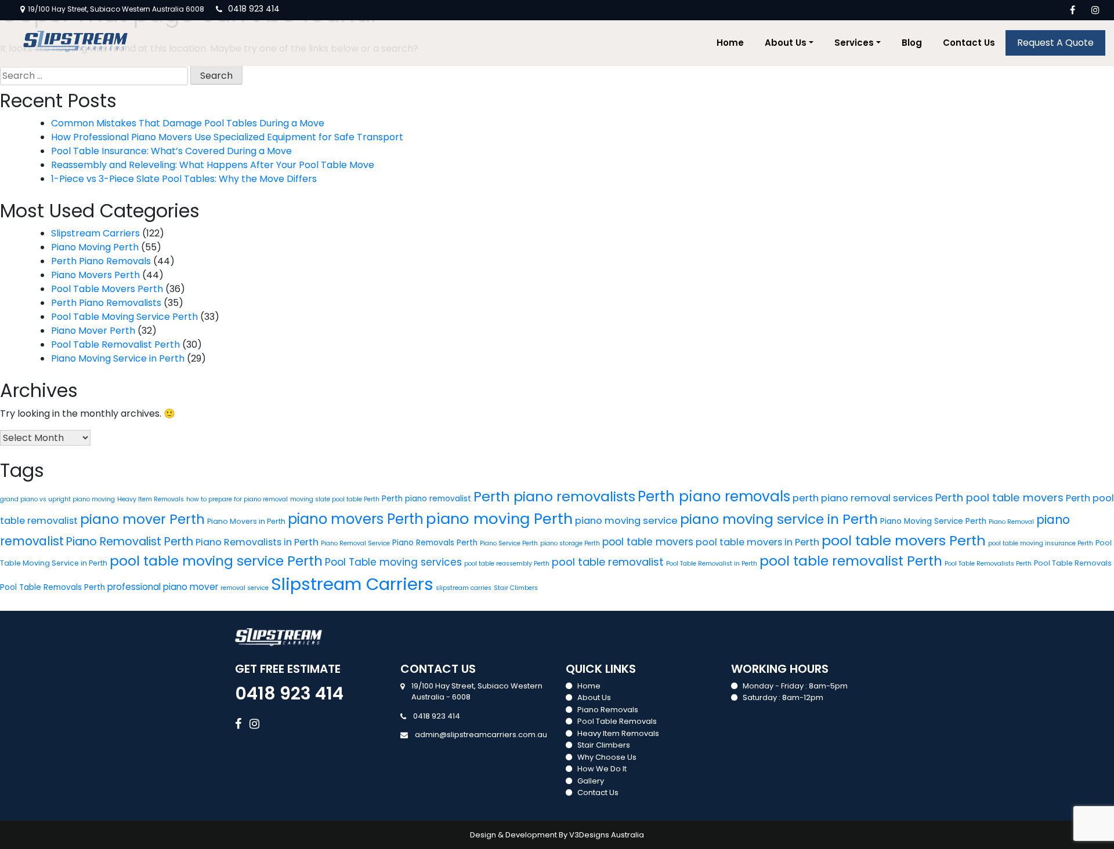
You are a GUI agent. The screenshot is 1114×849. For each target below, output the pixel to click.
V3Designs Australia (606, 834)
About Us (785, 43)
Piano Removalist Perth (129, 541)
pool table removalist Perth (850, 561)
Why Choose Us (606, 757)
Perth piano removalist (426, 498)
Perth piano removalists (554, 496)
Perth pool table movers (999, 497)
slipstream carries (463, 588)
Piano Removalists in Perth (257, 542)
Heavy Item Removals (150, 499)
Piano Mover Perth (93, 330)
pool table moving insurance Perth (1040, 543)
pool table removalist (608, 562)
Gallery (590, 780)
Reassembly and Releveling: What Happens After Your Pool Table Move (212, 165)
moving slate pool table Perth (334, 499)
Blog (912, 43)
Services (854, 43)
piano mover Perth (142, 519)
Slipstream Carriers (95, 233)
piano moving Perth (499, 518)
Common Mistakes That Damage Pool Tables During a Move (187, 123)
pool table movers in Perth (757, 542)
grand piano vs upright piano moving (57, 499)
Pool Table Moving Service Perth (124, 316)
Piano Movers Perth (95, 275)
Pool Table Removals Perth (52, 587)
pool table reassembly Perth (506, 563)
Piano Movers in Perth (246, 521)
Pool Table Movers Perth (107, 289)
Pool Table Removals (1073, 563)
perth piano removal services (863, 498)
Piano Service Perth (509, 543)
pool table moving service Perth (216, 560)
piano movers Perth (356, 519)
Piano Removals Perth (435, 542)
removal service (244, 588)
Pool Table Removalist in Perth (711, 563)
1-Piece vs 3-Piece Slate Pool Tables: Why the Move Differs (184, 178)
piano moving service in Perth (779, 519)
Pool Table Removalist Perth (115, 344)
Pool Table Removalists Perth (988, 563)
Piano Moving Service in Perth (118, 358)
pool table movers (647, 542)
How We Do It (602, 768)
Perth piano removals (714, 496)
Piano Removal (1011, 522)
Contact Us (969, 43)
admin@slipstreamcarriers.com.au (481, 734)
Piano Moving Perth (95, 247)
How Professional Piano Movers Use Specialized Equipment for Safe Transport (227, 137)
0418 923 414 (254, 8)
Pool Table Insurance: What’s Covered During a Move (171, 151)
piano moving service (626, 520)
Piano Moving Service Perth (933, 521)
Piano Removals (607, 709)
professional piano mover (162, 587)
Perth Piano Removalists (106, 302)
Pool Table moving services (393, 562)
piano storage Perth (570, 543)
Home (730, 43)
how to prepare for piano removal (237, 499)
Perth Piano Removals (101, 261)
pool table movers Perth (904, 540)
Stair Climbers (516, 588)
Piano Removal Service (355, 543)
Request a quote (1055, 42)
